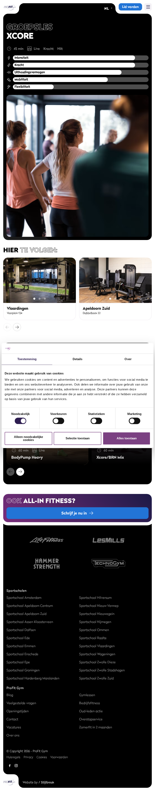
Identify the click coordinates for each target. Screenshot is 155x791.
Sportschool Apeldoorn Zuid (26, 613)
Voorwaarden (59, 757)
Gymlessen (87, 694)
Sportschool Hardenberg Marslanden (32, 678)
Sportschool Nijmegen (95, 621)
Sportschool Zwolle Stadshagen (102, 670)
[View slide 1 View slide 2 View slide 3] (39, 280)
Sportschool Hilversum (95, 597)
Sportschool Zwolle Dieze (97, 662)
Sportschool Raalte (93, 637)
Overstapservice (91, 719)
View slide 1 (34, 299)
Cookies (42, 757)
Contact (12, 719)
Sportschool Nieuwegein (96, 613)
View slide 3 (45, 299)
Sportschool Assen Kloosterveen (29, 621)
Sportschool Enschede (22, 654)
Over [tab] (128, 359)
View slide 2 (40, 299)
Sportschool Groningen (23, 670)
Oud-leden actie (91, 711)
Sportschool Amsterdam (23, 597)
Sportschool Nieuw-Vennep (98, 605)
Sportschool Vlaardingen (97, 645)
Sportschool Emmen (21, 645)
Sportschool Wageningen (97, 654)
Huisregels (13, 757)
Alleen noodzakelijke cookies (28, 438)
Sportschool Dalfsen (21, 629)
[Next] (17, 327)
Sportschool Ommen (94, 629)
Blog (9, 694)
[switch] (58, 419)
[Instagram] (16, 765)
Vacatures (13, 727)
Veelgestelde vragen (21, 703)
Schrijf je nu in (74, 513)
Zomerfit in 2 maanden (95, 727)
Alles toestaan (127, 438)
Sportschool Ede (18, 637)
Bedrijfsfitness (89, 703)
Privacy (28, 757)
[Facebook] (9, 765)
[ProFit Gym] (9, 7)
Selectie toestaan (78, 438)
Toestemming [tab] (27, 359)
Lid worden (130, 6)
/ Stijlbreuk (46, 782)
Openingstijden (17, 711)
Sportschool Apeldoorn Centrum (29, 605)
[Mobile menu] (148, 6)
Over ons (12, 735)
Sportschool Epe (18, 662)
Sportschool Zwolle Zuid (96, 678)
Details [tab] (78, 359)
